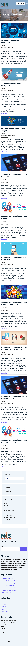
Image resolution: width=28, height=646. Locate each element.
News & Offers (4, 49)
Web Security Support (7, 592)
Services (4, 604)
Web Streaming (10, 520)
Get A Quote (20, 3)
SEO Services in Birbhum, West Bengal (13, 129)
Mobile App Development (8, 578)
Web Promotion (10, 517)
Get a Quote (5, 611)
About (3, 602)
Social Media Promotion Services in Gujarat (14, 175)
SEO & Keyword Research (8, 585)
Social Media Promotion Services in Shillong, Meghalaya (14, 303)
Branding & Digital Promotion (9, 587)
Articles (8, 503)
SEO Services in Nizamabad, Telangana (12, 85)
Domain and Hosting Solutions (14, 508)
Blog (7, 505)
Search (3, 546)
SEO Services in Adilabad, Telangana (11, 41)
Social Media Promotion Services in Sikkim (14, 217)
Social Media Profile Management (10, 590)
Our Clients (9, 513)
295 (6, 470)
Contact (4, 606)
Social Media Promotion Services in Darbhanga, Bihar (14, 441)
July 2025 (8, 491)
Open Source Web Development (10, 583)
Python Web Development (8, 580)
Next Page (23, 470)
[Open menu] (27, 3)
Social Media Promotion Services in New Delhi (14, 258)
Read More (4, 65)
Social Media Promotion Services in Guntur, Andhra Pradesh (14, 348)
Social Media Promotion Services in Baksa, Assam (14, 398)
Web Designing (10, 515)
